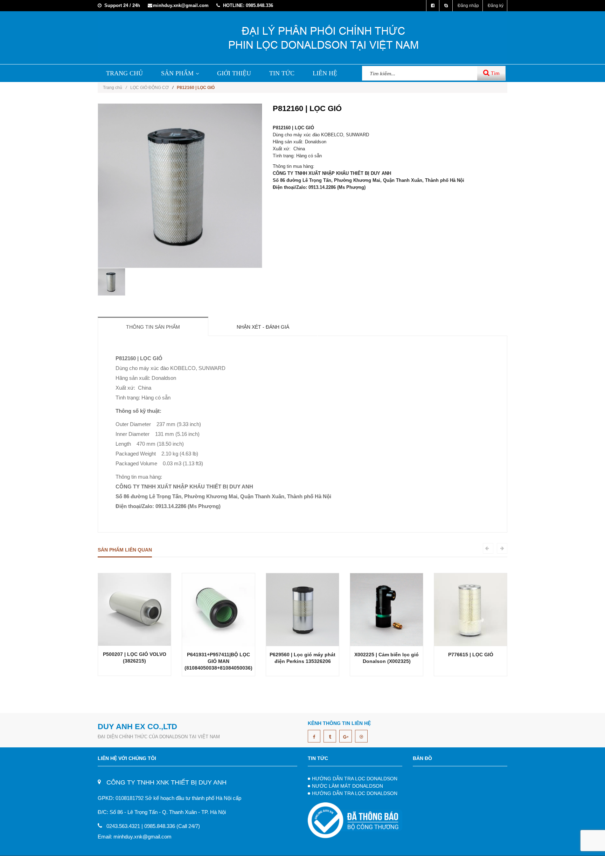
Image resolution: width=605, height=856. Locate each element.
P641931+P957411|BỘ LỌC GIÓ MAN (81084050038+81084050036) (218, 661)
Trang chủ (115, 87)
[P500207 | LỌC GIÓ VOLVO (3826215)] (134, 609)
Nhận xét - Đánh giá (263, 327)
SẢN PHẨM (177, 73)
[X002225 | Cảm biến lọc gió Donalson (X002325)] (386, 609)
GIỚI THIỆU (234, 73)
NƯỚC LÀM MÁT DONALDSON (347, 786)
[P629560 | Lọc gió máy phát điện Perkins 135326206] (302, 609)
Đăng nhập (468, 5)
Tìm (494, 73)
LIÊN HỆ (325, 73)
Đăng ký (495, 5)
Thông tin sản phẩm (153, 327)
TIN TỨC (281, 73)
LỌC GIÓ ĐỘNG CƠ (149, 87)
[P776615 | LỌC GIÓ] (470, 609)
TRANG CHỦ (124, 73)
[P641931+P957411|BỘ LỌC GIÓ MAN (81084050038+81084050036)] (218, 609)
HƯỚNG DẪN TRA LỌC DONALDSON (354, 778)
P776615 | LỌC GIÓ (470, 654)
